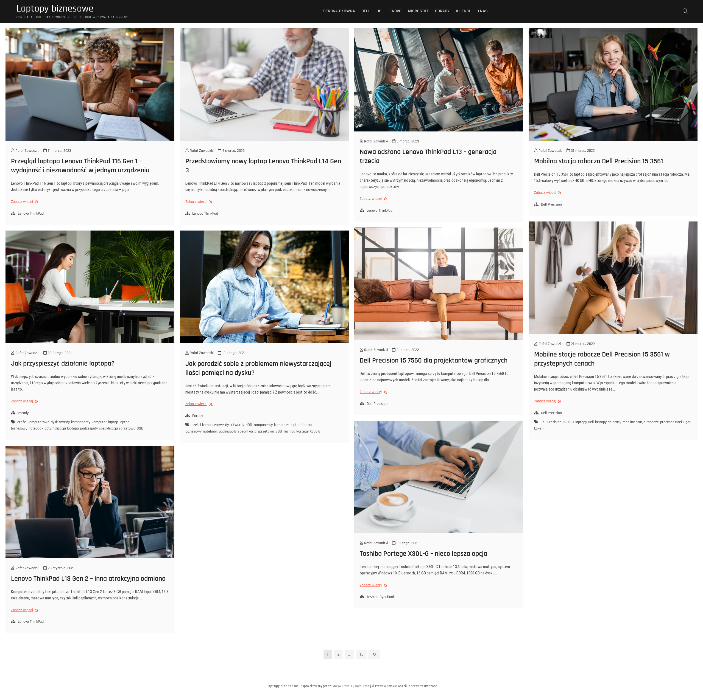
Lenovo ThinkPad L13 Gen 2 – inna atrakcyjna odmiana (88, 578)
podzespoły (89, 428)
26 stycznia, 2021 (60, 568)
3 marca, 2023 (407, 141)
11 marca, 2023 (59, 150)
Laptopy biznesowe (55, 9)
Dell (365, 11)
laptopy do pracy (608, 422)
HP (378, 11)
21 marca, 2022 (582, 343)
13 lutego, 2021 (233, 352)
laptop (113, 422)
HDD (249, 424)
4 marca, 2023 (233, 150)
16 (363, 654)
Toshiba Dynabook (381, 596)
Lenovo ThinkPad (31, 213)
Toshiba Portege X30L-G (301, 431)
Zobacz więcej (24, 202)
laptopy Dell (584, 422)
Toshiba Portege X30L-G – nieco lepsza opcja (423, 553)
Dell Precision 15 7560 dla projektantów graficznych (433, 360)
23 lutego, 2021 (59, 352)
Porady (442, 11)
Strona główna (339, 11)
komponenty (80, 422)
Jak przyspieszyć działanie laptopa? (63, 363)
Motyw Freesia (342, 686)
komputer (99, 422)
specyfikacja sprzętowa (117, 428)
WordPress (362, 686)
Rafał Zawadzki (26, 150)
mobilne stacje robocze (641, 422)
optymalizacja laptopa (61, 428)
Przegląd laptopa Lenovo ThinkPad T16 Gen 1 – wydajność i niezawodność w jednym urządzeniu (80, 166)
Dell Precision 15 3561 (557, 422)
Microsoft (418, 11)
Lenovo (394, 11)
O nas (482, 11)
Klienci (463, 11)
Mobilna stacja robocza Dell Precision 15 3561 (598, 161)
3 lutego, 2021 (407, 543)
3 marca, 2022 (407, 349)
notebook (36, 428)
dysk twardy (60, 422)
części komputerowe (33, 422)
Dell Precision (551, 204)
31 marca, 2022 (582, 150)
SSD (140, 428)
